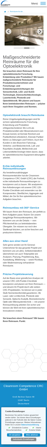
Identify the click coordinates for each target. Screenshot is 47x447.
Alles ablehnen (32, 435)
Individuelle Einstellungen (23, 439)
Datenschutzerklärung (30, 425)
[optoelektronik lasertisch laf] (24, 32)
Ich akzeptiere (14, 435)
